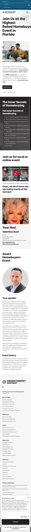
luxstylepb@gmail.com (8, 242)
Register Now (7, 87)
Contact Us (5, 474)
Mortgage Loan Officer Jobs (9, 466)
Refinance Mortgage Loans (8, 421)
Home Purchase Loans (7, 408)
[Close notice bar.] (29, 5)
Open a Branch (6, 470)
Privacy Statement (8, 483)
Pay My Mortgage (6, 453)
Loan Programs (6, 434)
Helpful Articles (5, 444)
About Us (5, 459)
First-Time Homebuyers (7, 406)
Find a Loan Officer (7, 476)
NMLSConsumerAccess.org (8, 455)
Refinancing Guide (6, 417)
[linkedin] (3, 387)
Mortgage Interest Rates (8, 402)
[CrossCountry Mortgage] (9, 12)
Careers (4, 464)
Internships (5, 468)
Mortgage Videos (6, 451)
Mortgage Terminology (8, 449)
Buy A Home (6, 397)
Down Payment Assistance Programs (11, 410)
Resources (5, 440)
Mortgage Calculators (7, 442)
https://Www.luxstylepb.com (10, 244)
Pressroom (5, 472)
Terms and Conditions (7, 494)
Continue (15, 522)
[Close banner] (28, 497)
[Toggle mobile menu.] (27, 12)
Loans (4, 425)
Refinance (5, 414)
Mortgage (6, 4)
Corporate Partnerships (8, 462)
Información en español (8, 478)
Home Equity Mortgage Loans (9, 432)
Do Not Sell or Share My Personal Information (15, 528)
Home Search (7, 7)
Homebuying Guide (7, 399)
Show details (24, 516)
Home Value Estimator (7, 447)
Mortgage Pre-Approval (8, 404)
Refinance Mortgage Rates (8, 419)
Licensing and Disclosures (8, 492)
